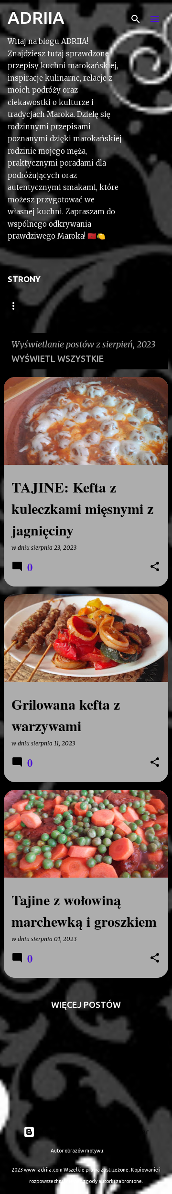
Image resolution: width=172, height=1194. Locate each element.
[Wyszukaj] (135, 19)
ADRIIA (36, 17)
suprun (113, 1150)
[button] (155, 567)
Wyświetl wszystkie (57, 358)
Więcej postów (86, 1004)
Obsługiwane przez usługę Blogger (92, 1132)
